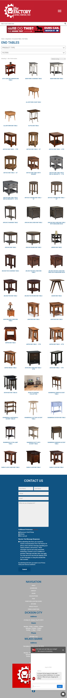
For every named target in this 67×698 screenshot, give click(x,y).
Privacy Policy (33, 606)
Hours (33, 593)
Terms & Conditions (29, 564)
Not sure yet (23, 536)
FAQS (33, 598)
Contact (33, 590)
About (33, 585)
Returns (33, 604)
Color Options (33, 596)
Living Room (8, 39)
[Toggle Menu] (61, 11)
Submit (24, 569)
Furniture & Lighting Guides (33, 601)
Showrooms (33, 588)
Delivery (22, 534)
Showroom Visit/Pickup (27, 532)
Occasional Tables (16, 39)
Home (2, 39)
